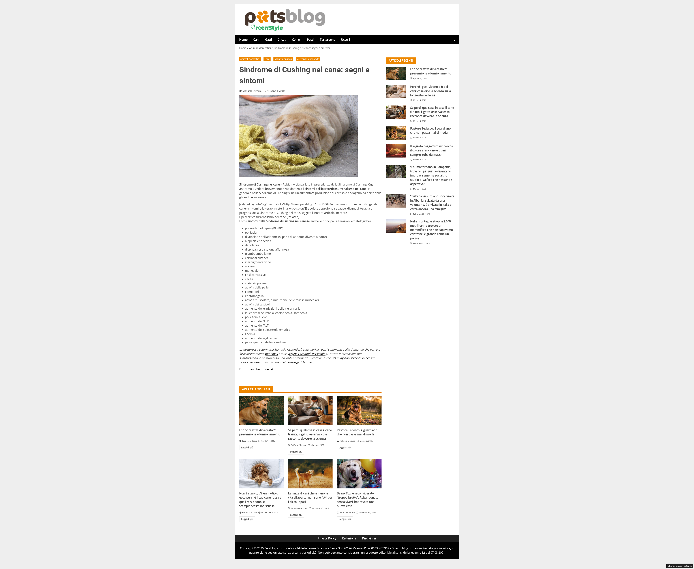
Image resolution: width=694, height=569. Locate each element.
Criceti (282, 40)
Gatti (268, 40)
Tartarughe (327, 40)
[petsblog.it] (284, 19)
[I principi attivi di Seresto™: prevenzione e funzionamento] (261, 410)
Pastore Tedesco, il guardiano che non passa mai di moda (357, 432)
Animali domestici (249, 59)
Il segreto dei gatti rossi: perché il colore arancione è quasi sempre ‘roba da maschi (431, 150)
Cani (256, 40)
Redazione (349, 538)
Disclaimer (369, 538)
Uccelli (345, 40)
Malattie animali (283, 59)
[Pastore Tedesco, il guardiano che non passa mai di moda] (359, 410)
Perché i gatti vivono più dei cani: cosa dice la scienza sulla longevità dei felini (430, 91)
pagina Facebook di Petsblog (307, 354)
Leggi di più (247, 447)
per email (271, 354)
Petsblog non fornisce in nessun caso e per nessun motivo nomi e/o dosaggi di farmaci (307, 360)
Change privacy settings (680, 565)
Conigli (296, 40)
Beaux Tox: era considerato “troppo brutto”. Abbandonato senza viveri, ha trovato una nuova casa (357, 499)
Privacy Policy (327, 538)
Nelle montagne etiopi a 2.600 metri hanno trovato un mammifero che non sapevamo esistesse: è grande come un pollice (431, 229)
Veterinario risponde (308, 59)
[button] (453, 39)
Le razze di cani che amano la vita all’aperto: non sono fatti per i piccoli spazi (310, 497)
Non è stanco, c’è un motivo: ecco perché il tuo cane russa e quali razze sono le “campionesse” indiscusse (260, 499)
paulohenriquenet (261, 369)
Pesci (310, 40)
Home (243, 40)
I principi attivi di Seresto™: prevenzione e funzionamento (259, 432)
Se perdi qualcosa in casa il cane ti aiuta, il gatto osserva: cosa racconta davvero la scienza (310, 434)
